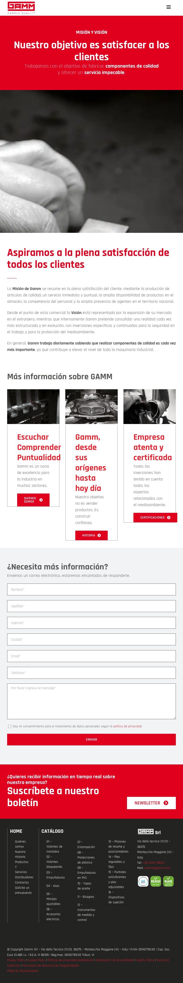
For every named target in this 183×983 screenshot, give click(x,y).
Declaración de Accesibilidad (115, 960)
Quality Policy (145, 960)
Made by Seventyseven (22, 971)
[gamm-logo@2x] (21, 3)
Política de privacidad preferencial (70, 960)
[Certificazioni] (156, 881)
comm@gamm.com (157, 868)
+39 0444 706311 (153, 863)
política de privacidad (127, 726)
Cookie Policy (36, 960)
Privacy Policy (16, 960)
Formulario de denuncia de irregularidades (51, 965)
